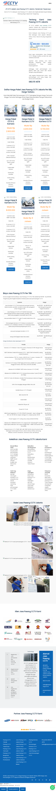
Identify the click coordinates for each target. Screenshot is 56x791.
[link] (15, 21)
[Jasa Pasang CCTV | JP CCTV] (10, 3)
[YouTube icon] (42, 779)
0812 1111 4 (33, 82)
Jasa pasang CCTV (45, 25)
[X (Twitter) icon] (39, 779)
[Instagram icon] (46, 779)
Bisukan (3, 789)
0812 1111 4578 (46, 681)
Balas (22, 789)
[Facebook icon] (35, 779)
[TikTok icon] (49, 779)
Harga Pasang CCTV (24, 776)
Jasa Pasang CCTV (12, 776)
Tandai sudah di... (13, 789)
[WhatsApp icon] (32, 779)
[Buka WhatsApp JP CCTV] (52, 787)
